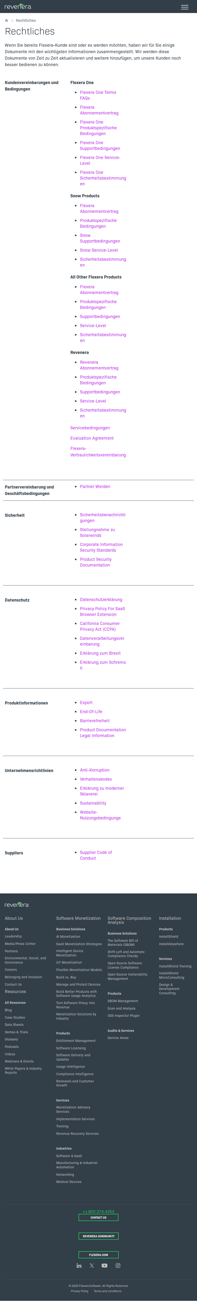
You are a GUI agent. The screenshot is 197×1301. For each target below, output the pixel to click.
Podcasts (12, 1046)
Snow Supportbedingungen (100, 238)
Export (86, 702)
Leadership (13, 936)
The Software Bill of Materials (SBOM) (123, 942)
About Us (14, 918)
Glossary (11, 1039)
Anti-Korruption (95, 770)
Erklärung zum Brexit (100, 653)
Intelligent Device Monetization (69, 952)
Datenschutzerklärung (101, 599)
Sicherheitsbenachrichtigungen (103, 517)
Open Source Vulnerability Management (128, 976)
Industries (64, 1148)
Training (62, 1126)
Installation (170, 918)
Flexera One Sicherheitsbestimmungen (103, 178)
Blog (8, 1009)
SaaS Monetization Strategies (79, 943)
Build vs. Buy (66, 977)
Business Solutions (70, 928)
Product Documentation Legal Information (103, 732)
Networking (65, 1174)
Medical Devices (68, 1181)
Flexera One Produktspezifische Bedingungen (98, 127)
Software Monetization (78, 918)
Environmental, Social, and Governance (25, 960)
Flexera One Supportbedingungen (100, 145)
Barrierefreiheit (95, 720)
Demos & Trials (16, 1031)
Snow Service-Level (99, 250)
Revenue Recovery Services (77, 1133)
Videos (10, 1053)
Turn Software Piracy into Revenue (75, 1004)
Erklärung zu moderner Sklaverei (102, 791)
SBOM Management (123, 1000)
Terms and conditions (108, 1291)
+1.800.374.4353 (98, 1211)
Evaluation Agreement (92, 438)
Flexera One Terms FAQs (98, 95)
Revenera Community (98, 1236)
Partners (11, 951)
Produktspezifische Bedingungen (98, 223)
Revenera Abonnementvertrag (99, 365)
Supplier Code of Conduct (96, 855)
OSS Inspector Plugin (124, 1015)
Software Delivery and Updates (73, 1057)
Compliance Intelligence (75, 1073)
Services (62, 1100)
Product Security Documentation (95, 562)
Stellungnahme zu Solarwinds (97, 532)
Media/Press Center (20, 943)
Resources (15, 991)
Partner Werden (95, 486)
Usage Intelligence (70, 1066)
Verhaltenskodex (96, 779)
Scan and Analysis (121, 1008)
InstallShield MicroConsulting (171, 975)
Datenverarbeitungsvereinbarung (102, 641)
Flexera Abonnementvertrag (99, 110)
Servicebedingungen (90, 428)
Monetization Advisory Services (73, 1109)
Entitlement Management (76, 1040)
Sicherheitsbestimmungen (103, 262)
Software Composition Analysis (129, 920)
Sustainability (93, 803)
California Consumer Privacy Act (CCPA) (100, 626)
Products (63, 1033)
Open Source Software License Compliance (125, 965)
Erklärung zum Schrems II (103, 665)
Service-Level (93, 325)
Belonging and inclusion (23, 976)
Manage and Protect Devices (78, 984)
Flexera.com (98, 1255)
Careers (11, 969)
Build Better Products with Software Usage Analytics (76, 993)
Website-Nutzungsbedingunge (100, 815)
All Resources (15, 1002)
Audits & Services (121, 1030)
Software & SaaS (69, 1155)
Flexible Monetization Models (79, 969)
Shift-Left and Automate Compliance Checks (126, 953)
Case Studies (15, 1017)
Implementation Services (75, 1118)
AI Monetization (68, 936)
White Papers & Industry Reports (23, 1070)
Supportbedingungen (100, 316)
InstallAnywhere (171, 943)
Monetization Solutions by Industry (76, 1016)
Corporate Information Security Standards (101, 547)
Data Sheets (14, 1024)
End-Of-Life (91, 711)
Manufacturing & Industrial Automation (77, 1164)
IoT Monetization (69, 962)
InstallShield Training (175, 966)
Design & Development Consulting (169, 988)
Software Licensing (71, 1047)
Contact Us (13, 984)
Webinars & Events (19, 1061)
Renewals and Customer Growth (75, 1083)
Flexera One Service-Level (100, 160)
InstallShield (168, 936)
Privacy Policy (79, 1291)
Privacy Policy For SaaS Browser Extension (102, 611)
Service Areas (118, 1037)
